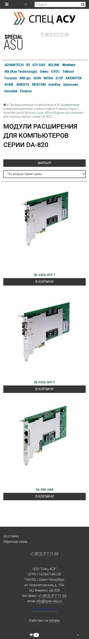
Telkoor (68, 72)
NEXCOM (39, 85)
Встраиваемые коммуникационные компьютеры (41, 107)
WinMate (68, 65)
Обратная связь (15, 542)
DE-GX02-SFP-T (44, 275)
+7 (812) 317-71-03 (54, 34)
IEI (28, 65)
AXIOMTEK (74, 78)
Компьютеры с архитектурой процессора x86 (41, 111)
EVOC (55, 72)
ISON (37, 78)
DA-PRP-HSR (44, 489)
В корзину (44, 282)
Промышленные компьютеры (31, 105)
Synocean (70, 85)
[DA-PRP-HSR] (44, 444)
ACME (9, 85)
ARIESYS (22, 85)
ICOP (59, 78)
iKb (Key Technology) (21, 72)
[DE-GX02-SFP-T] (44, 229)
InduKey (54, 85)
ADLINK (53, 65)
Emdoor (26, 91)
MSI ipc (25, 78)
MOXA (48, 78)
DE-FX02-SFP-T (44, 382)
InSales (54, 620)
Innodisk (11, 91)
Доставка (11, 536)
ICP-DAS (38, 65)
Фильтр (44, 163)
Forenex (11, 78)
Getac (44, 72)
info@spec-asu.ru (49, 601)
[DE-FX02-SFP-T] (44, 336)
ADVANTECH (14, 65)
